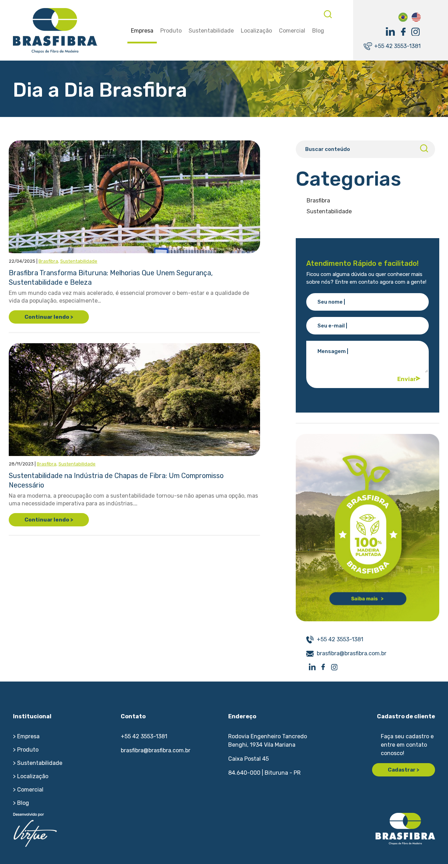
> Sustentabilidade (37, 763)
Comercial (292, 30)
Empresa (142, 30)
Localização (256, 30)
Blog (318, 30)
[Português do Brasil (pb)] (403, 16)
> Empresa (26, 736)
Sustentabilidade (211, 30)
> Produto (25, 749)
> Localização (30, 776)
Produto (171, 30)
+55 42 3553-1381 (397, 46)
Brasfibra (48, 261)
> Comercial (28, 789)
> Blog (21, 803)
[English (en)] (416, 16)
